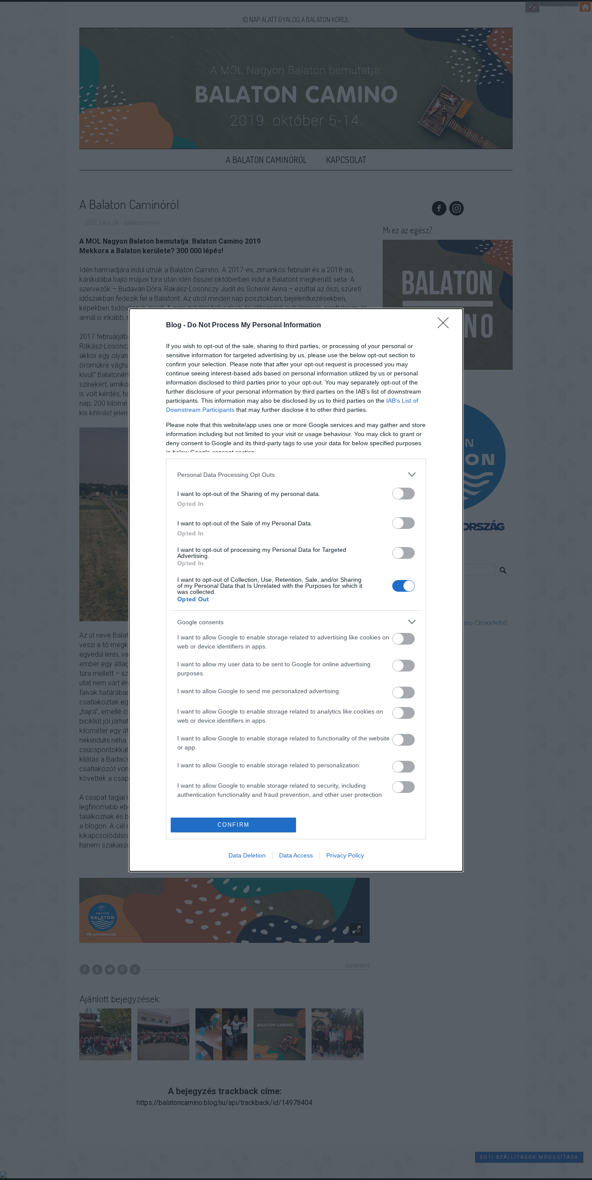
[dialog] (296, 590)
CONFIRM (234, 824)
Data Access (296, 855)
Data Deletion (247, 855)
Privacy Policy (345, 855)
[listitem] (296, 474)
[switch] (403, 493)
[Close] (446, 325)
